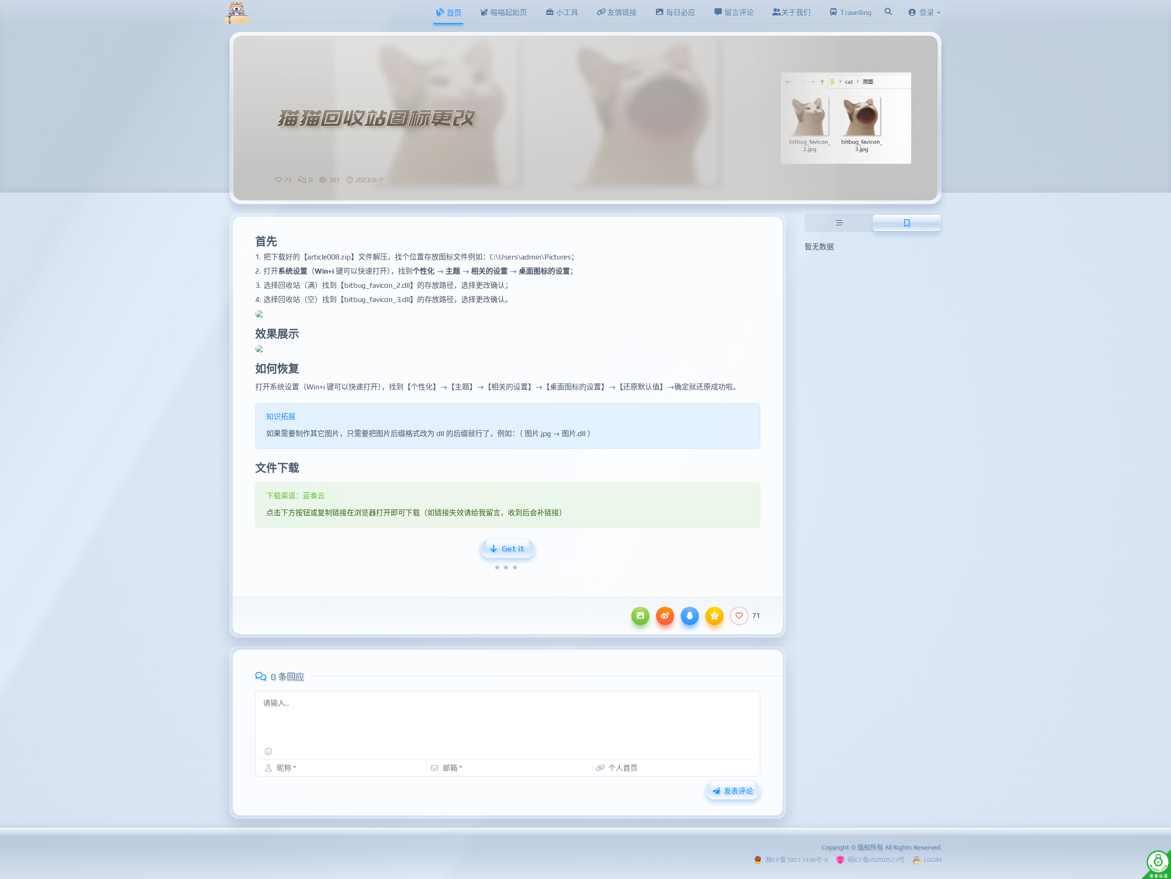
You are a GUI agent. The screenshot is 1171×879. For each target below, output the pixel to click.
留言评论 (738, 12)
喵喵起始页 (508, 12)
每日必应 (679, 12)
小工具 (566, 12)
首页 (453, 12)
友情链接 (621, 12)
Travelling (854, 12)
